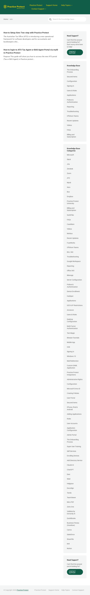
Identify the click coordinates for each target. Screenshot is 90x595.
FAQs (69, 130)
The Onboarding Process (73, 71)
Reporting (70, 107)
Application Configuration (72, 429)
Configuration (72, 81)
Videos (69, 125)
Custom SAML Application (72, 367)
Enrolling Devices (73, 456)
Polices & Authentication (72, 101)
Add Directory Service (74, 460)
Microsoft (70, 155)
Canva (69, 530)
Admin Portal (71, 435)
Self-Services (71, 451)
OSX (68, 347)
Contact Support (38, 9)
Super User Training (74, 446)
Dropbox (70, 196)
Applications (71, 95)
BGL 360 (70, 252)
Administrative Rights (74, 379)
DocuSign (70, 488)
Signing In (70, 86)
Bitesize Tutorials (73, 338)
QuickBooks (71, 518)
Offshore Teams (73, 116)
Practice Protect (36, 5)
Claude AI (70, 465)
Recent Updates (72, 121)
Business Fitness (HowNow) (73, 524)
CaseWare (70, 224)
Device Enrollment (73, 291)
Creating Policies (73, 393)
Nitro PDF (70, 502)
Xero (68, 187)
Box (68, 192)
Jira (68, 164)
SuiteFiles (70, 215)
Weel (68, 479)
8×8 (68, 544)
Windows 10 (71, 356)
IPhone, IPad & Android (72, 408)
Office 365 (70, 271)
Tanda (69, 493)
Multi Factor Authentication (72, 327)
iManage (70, 275)
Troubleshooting (73, 111)
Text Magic (71, 333)
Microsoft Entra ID (73, 389)
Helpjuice (70, 484)
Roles (69, 419)
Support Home (51, 5)
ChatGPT (70, 470)
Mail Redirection (73, 361)
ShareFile (70, 539)
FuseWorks (71, 243)
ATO (68, 178)
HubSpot (70, 296)
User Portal (71, 398)
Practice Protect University (73, 202)
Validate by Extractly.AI (71, 512)
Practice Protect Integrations (73, 373)
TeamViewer (71, 497)
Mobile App (71, 342)
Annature (70, 310)
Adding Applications (74, 414)
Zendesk (70, 169)
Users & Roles (72, 91)
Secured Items (72, 77)
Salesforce (71, 534)
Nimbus (70, 233)
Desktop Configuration (72, 320)
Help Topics (66, 5)
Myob (69, 183)
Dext (68, 474)
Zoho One (70, 507)
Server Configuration (74, 280)
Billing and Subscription (71, 136)
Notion (69, 548)
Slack (69, 159)
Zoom (69, 173)
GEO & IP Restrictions (74, 305)
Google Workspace (74, 261)
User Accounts (72, 423)
